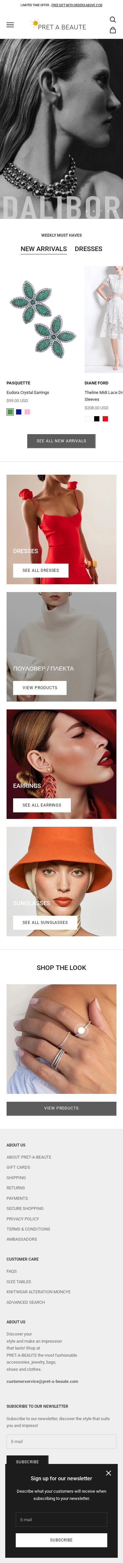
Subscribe (61, 1540)
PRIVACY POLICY (23, 1218)
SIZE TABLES (19, 1281)
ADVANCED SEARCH (26, 1302)
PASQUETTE (18, 383)
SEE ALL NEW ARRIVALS (61, 441)
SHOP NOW (61, 128)
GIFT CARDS (18, 1167)
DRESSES (88, 249)
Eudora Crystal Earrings (28, 392)
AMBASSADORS (22, 1239)
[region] (61, 129)
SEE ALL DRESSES (41, 570)
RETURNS (16, 1187)
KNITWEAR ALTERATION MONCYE (39, 1291)
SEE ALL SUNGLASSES (45, 922)
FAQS (12, 1271)
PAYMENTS (17, 1198)
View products (40, 688)
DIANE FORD (96, 383)
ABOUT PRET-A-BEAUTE (29, 1157)
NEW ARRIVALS (44, 249)
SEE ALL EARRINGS (42, 805)
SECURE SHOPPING (25, 1208)
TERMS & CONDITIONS (28, 1229)
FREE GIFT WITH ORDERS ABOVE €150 (76, 5)
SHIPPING (16, 1177)
